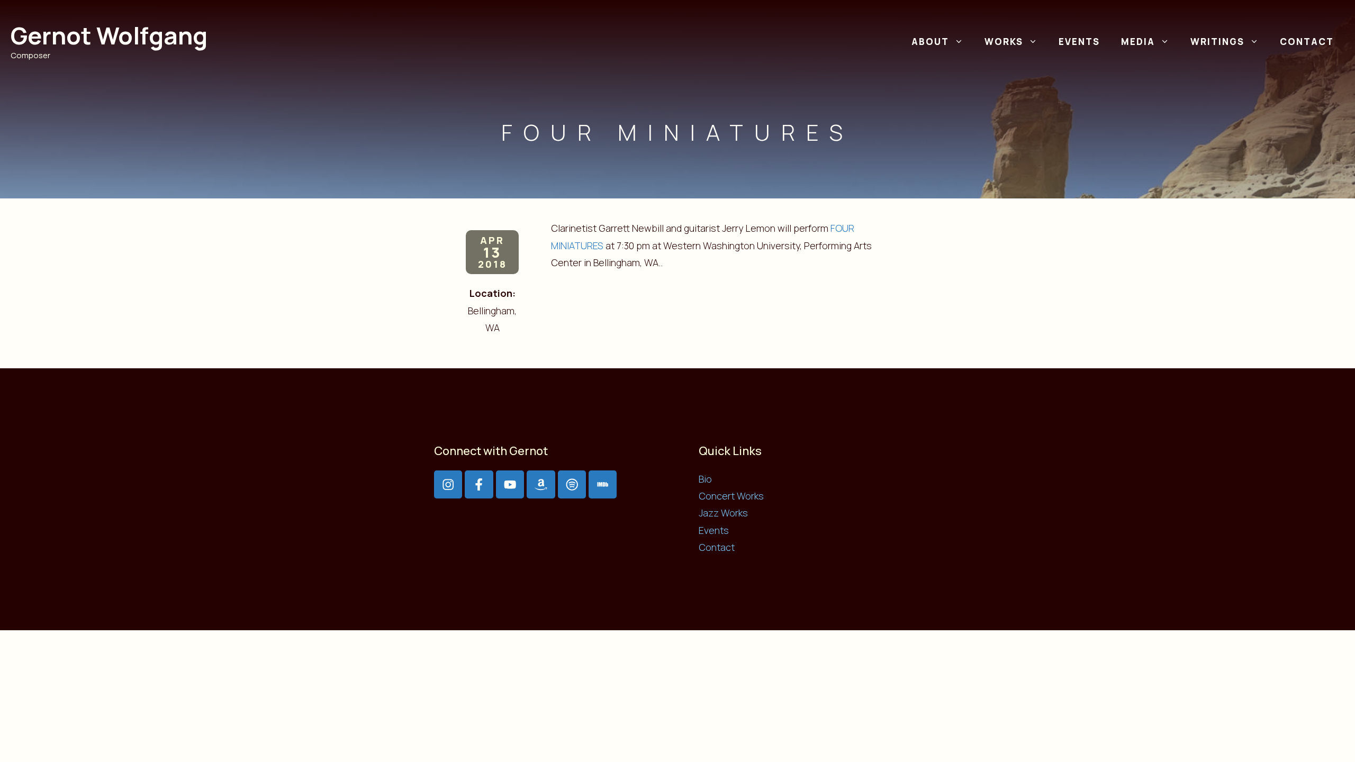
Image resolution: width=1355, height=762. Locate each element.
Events (1079, 41)
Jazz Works (723, 512)
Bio (705, 479)
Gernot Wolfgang (109, 35)
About (930, 41)
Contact (1307, 41)
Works (1003, 41)
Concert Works (731, 495)
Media (1138, 41)
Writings (1217, 41)
